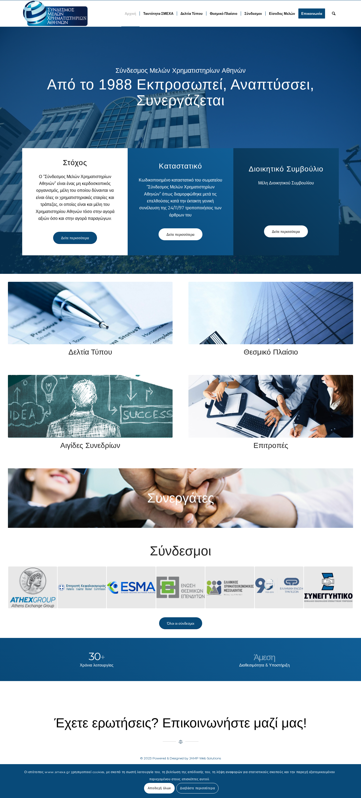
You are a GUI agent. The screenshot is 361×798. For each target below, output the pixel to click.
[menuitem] (130, 13)
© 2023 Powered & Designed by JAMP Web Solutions (180, 758)
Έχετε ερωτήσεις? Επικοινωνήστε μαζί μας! (180, 722)
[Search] (333, 13)
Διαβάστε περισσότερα (197, 788)
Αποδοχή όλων (159, 788)
